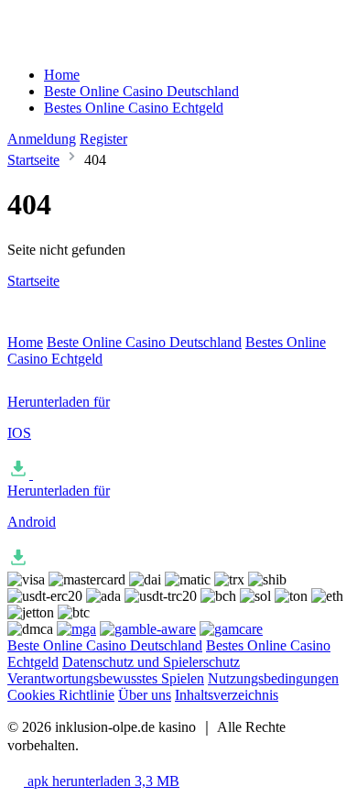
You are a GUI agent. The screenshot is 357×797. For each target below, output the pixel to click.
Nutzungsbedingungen (273, 678)
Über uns (144, 695)
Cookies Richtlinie (60, 695)
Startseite (33, 160)
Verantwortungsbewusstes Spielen (105, 678)
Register (103, 139)
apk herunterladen (101, 781)
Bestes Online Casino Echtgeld (133, 107)
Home (62, 74)
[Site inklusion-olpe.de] (84, 43)
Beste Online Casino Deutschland (141, 91)
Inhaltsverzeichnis (226, 695)
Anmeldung (41, 139)
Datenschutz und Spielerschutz (151, 662)
